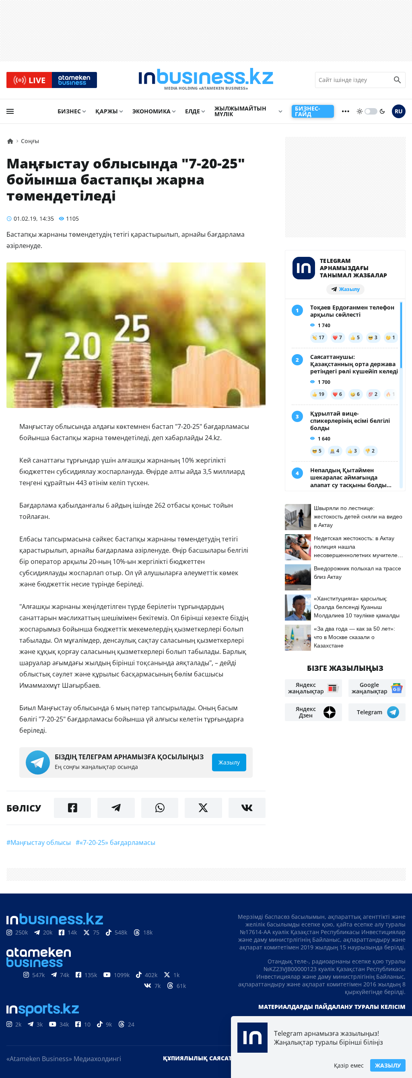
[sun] (359, 111)
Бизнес (69, 111)
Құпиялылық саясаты (200, 1058)
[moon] (382, 111)
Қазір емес (349, 1065)
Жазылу (388, 1065)
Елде (192, 111)
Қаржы (106, 111)
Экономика (151, 111)
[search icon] (397, 80)
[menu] (10, 111)
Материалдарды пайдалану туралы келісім (332, 1006)
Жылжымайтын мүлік (240, 111)
